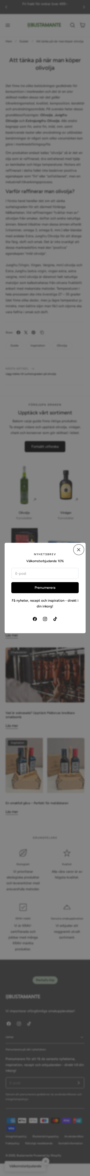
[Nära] (78, 549)
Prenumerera (45, 587)
